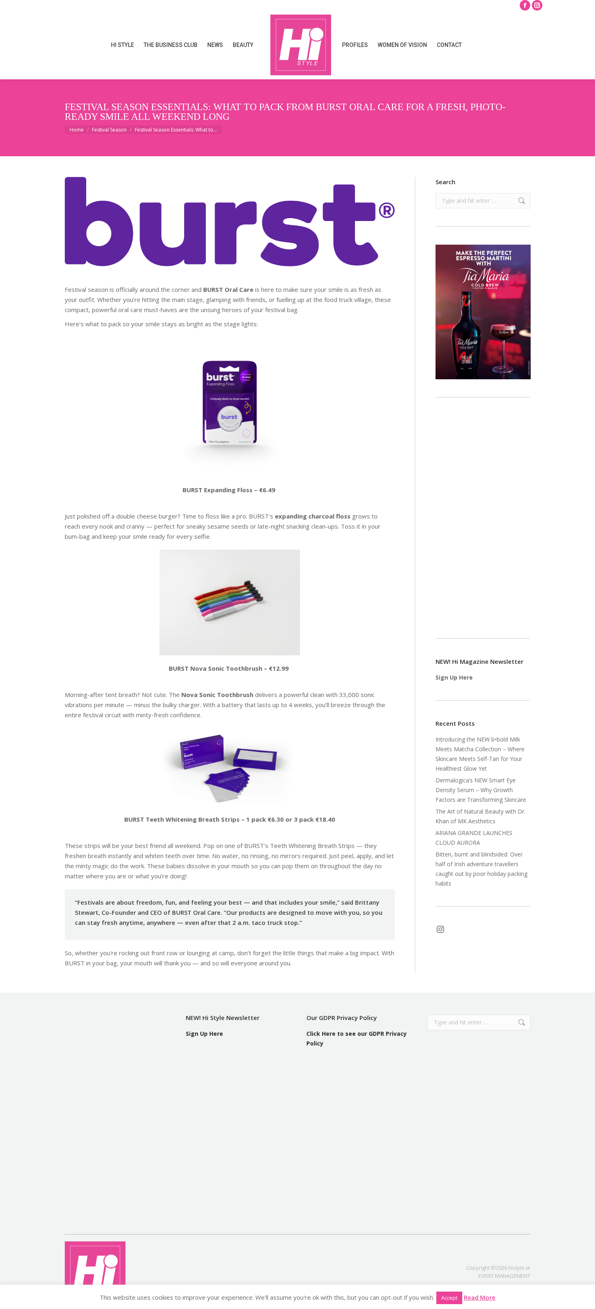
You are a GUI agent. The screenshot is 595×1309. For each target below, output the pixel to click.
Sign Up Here (454, 677)
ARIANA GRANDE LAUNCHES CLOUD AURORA (474, 837)
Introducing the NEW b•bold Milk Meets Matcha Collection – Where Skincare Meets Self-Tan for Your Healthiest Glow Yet (480, 753)
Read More (479, 1297)
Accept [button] (449, 1297)
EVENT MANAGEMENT (504, 1275)
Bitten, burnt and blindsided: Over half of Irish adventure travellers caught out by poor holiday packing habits (481, 868)
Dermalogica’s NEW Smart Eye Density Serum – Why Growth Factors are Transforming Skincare (482, 789)
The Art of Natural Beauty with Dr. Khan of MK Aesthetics (480, 816)
